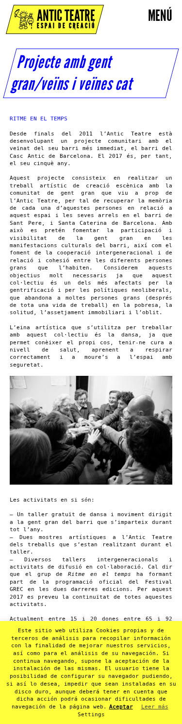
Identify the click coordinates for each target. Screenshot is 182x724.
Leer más (154, 707)
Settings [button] (91, 714)
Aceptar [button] (121, 707)
